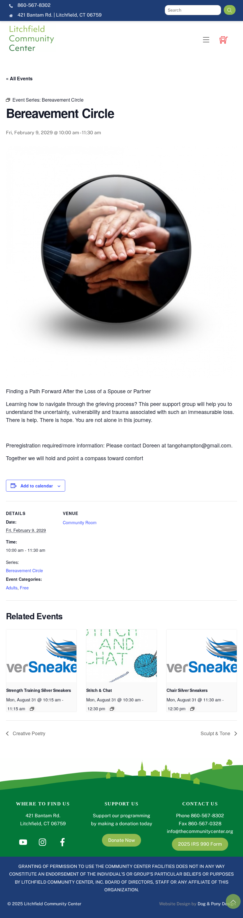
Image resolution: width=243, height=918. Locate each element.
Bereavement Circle (24, 570)
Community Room (80, 522)
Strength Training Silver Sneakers (38, 690)
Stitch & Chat (99, 690)
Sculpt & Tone (216, 733)
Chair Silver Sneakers (187, 690)
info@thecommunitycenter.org (200, 831)
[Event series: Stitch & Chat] (112, 709)
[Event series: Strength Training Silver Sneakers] (32, 709)
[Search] (230, 10)
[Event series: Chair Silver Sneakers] (192, 709)
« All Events (19, 78)
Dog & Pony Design (217, 903)
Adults (11, 588)
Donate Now (121, 840)
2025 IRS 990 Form (200, 844)
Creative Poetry (28, 733)
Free (24, 588)
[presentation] (41, 655)
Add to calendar (36, 486)
